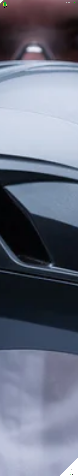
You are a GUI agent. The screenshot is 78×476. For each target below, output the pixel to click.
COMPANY (72, 471)
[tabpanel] (39, 238)
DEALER (72, 472)
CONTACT (72, 474)
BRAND (72, 469)
